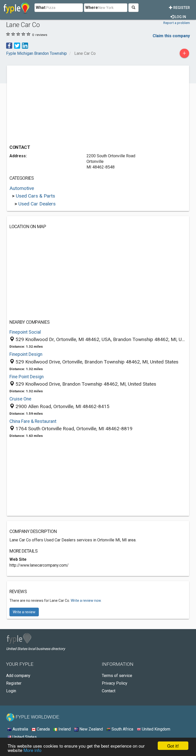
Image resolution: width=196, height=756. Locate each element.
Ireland (64, 729)
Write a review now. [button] (86, 600)
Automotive (21, 188)
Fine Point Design (26, 376)
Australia (19, 729)
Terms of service (117, 675)
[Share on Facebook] (9, 45)
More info (32, 750)
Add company (18, 675)
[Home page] (16, 7)
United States (24, 737)
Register (181, 8)
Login (11, 690)
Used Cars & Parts (35, 196)
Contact (108, 690)
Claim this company (171, 35)
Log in (180, 17)
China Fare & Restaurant (32, 421)
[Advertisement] (52, 103)
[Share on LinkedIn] (25, 45)
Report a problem (176, 23)
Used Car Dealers (37, 204)
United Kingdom (155, 729)
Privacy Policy (114, 683)
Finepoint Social (25, 332)
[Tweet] (17, 45)
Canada (43, 729)
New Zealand (90, 729)
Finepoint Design (25, 354)
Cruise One (20, 398)
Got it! (173, 745)
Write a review (24, 612)
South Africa (122, 729)
